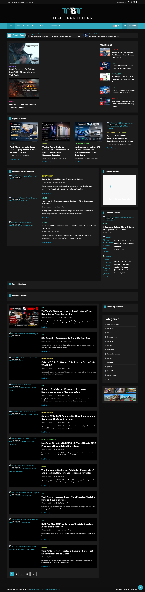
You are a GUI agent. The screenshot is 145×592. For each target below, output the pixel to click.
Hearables (110, 350)
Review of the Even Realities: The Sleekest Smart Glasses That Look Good (123, 55)
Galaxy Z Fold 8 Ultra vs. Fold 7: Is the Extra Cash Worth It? (68, 364)
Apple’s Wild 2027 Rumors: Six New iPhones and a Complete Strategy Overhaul (120, 138)
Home (11, 26)
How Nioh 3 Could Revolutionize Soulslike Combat (22, 105)
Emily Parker (25, 155)
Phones (34, 26)
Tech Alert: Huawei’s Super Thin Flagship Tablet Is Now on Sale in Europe (23, 150)
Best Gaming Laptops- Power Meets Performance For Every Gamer (123, 103)
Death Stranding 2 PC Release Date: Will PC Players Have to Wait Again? (22, 72)
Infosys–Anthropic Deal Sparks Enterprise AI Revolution (123, 91)
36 (27, 574)
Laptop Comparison (82, 144)
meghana (57, 207)
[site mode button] (115, 26)
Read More (13, 159)
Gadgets (14, 2)
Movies (44, 198)
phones (45, 144)
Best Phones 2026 (113, 132)
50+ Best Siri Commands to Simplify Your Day (104, 36)
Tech (8, 2)
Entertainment (23, 2)
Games (31, 2)
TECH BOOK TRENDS (72, 18)
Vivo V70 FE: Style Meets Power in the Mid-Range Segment (124, 243)
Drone (109, 333)
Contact (126, 589)
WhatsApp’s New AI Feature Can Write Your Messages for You (123, 79)
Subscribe (132, 26)
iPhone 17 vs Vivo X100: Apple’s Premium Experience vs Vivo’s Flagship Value (63, 391)
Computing (110, 328)
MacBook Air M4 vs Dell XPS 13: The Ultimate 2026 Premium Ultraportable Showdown (68, 444)
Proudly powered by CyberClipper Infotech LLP (45, 589)
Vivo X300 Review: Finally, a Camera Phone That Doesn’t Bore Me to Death (67, 552)
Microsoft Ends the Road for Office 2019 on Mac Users (122, 67)
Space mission (111, 375)
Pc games (12, 66)
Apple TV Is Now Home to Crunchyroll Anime (62, 179)
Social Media (116, 74)
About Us (119, 589)
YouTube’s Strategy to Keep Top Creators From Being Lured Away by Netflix (55, 36)
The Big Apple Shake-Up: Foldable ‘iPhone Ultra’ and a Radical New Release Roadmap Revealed (67, 471)
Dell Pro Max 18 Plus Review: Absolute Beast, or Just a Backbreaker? (67, 525)
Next (33, 574)
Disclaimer (134, 589)
